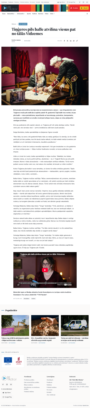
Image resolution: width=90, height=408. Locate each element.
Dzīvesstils (20, 13)
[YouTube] (87, 2)
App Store (62, 2)
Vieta (51, 13)
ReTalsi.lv (8, 405)
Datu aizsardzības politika (31, 382)
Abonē (86, 8)
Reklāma (16, 2)
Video (46, 13)
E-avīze (75, 8)
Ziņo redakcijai (45, 2)
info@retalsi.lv (73, 389)
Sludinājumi (4, 2)
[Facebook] (79, 2)
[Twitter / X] (67, 40)
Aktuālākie (23, 24)
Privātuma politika (29, 380)
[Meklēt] (66, 8)
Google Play (72, 2)
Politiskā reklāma (24, 2)
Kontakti (38, 2)
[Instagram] (83, 2)
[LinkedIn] (70, 40)
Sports (29, 13)
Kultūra (34, 13)
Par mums (32, 2)
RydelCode (86, 405)
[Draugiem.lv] (73, 40)
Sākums (14, 24)
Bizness (40, 13)
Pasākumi (10, 2)
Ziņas (4, 13)
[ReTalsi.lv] (10, 8)
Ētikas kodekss (28, 385)
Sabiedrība (10, 13)
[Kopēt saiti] (77, 40)
